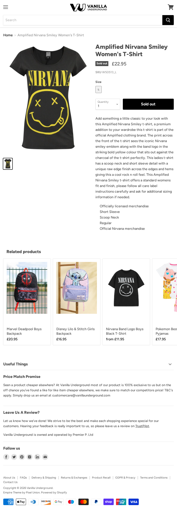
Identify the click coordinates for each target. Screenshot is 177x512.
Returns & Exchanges (74, 477)
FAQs (23, 477)
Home (8, 35)
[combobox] (82, 20)
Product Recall (101, 477)
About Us (9, 477)
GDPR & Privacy (125, 477)
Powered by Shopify (54, 492)
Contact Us (10, 482)
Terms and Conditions (154, 477)
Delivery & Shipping (44, 477)
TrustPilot (142, 426)
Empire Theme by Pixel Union (21, 492)
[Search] (168, 20)
